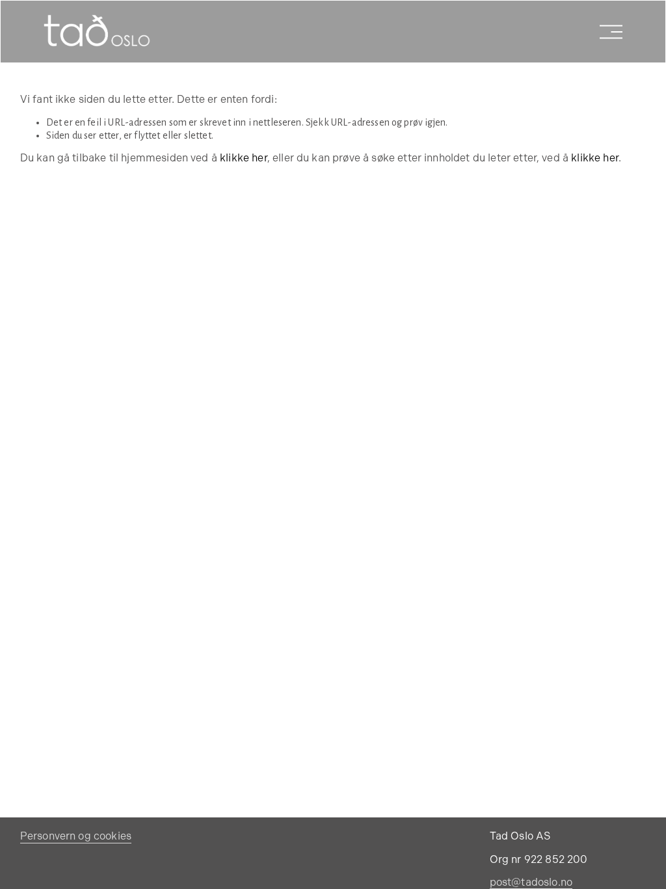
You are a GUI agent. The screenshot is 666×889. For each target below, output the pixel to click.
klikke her (243, 158)
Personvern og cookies (75, 836)
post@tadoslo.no (531, 883)
